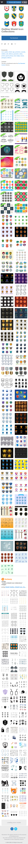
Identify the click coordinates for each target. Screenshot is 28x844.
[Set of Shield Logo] (7, 464)
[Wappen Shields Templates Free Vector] (21, 511)
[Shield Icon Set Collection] (21, 302)
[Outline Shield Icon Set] (7, 220)
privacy (11, 55)
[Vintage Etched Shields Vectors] (7, 104)
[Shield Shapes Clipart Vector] (7, 255)
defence (9, 57)
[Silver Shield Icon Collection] (21, 232)
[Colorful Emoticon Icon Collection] (21, 208)
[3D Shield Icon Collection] (21, 395)
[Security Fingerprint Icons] (7, 534)
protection (18, 52)
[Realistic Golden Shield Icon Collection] (21, 406)
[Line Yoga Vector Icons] (7, 162)
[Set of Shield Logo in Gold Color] (7, 453)
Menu (25, 2)
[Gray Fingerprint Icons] (21, 523)
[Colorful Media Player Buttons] (21, 115)
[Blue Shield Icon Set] (21, 499)
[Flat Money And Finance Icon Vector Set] (21, 162)
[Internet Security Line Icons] (7, 523)
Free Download (14, 38)
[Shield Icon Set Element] (7, 336)
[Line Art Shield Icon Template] (7, 360)
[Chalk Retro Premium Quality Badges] (7, 127)
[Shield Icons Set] (21, 336)
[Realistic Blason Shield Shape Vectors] (21, 348)
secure (22, 55)
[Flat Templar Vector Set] (7, 511)
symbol (6, 52)
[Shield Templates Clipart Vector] (21, 243)
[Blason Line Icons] (21, 453)
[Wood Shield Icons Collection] (7, 232)
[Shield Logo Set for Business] (21, 441)
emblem (3, 53)
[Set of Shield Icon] (7, 418)
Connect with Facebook (15, 2)
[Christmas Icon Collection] (21, 185)
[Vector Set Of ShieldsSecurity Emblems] (7, 441)
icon (2, 52)
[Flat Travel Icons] (21, 173)
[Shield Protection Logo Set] (7, 290)
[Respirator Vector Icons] (21, 558)
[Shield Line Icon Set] (21, 255)
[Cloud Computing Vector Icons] (7, 115)
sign (13, 52)
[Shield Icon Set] (21, 220)
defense (11, 53)
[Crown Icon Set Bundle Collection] (7, 406)
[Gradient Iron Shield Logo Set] (7, 546)
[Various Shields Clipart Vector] (7, 243)
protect (3, 55)
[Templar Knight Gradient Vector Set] (21, 534)
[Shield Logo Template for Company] (21, 360)
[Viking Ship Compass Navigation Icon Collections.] (21, 79)
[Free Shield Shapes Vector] (21, 383)
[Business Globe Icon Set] (7, 197)
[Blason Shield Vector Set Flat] (21, 371)
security (23, 52)
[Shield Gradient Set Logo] (21, 325)
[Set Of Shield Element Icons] (7, 499)
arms (15, 55)
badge (18, 55)
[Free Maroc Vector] (7, 558)
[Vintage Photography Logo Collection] (7, 139)
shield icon (18, 587)
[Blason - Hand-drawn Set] (7, 383)
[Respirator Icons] (7, 569)
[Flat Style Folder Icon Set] (7, 173)
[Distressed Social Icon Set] (21, 127)
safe (7, 53)
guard (7, 55)
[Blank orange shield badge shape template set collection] (14, 646)
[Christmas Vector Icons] (21, 197)
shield (10, 52)
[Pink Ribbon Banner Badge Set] (21, 150)
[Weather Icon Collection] (7, 185)
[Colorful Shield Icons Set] (7, 348)
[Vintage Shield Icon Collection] (21, 546)
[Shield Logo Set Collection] (7, 395)
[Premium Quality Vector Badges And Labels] (7, 208)
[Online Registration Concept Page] (21, 139)
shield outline (9, 587)
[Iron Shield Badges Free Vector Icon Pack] (21, 290)
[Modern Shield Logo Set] (7, 278)
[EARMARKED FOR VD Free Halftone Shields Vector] (7, 302)
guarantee (16, 53)
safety (20, 53)
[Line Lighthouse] (7, 150)
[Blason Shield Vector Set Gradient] (7, 371)
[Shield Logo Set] (21, 313)
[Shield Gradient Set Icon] (7, 325)
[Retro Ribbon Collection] (21, 104)
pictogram (4, 57)
